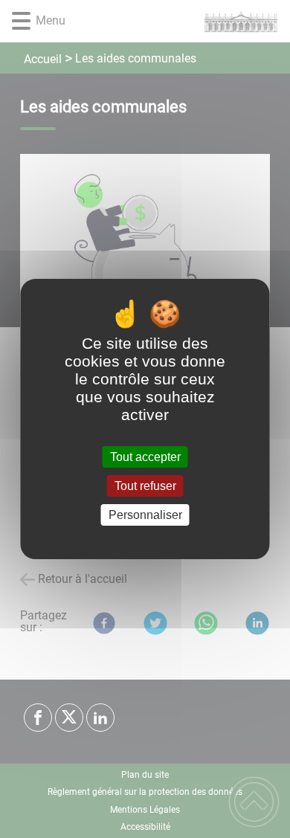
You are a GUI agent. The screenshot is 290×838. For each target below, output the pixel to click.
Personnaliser (145, 515)
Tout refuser (145, 486)
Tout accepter (145, 457)
